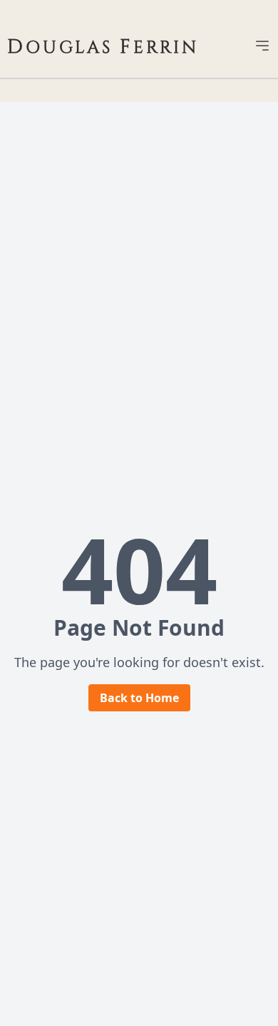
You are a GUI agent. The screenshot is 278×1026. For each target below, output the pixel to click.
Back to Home (139, 698)
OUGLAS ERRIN (103, 47)
